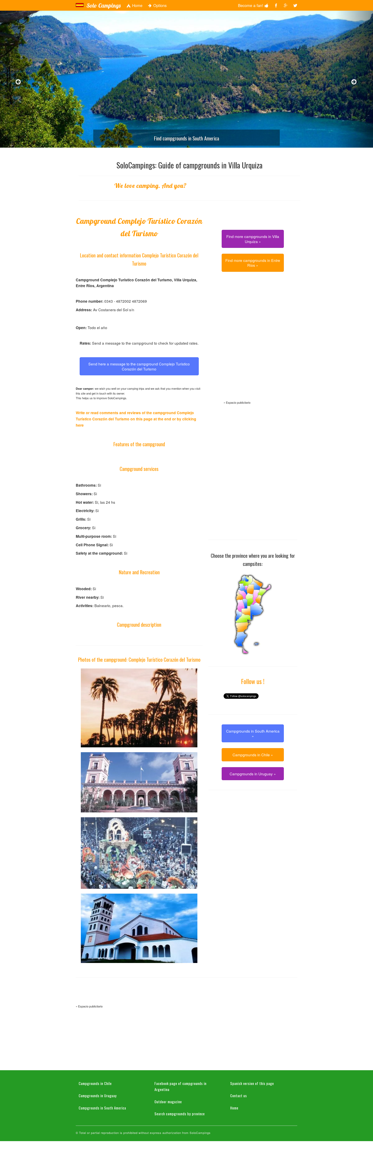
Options (159, 5)
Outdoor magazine (168, 1101)
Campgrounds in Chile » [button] (253, 754)
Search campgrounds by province (179, 1113)
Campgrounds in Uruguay (98, 1095)
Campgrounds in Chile (95, 1083)
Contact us (238, 1095)
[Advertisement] (253, 340)
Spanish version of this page (252, 1083)
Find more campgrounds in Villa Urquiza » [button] (252, 239)
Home (136, 5)
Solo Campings (103, 5)
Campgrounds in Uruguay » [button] (253, 773)
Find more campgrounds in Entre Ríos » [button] (252, 263)
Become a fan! (251, 5)
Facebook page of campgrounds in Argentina (180, 1086)
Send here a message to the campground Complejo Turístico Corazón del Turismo (139, 366)
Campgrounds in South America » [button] (253, 733)
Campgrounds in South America (102, 1107)
